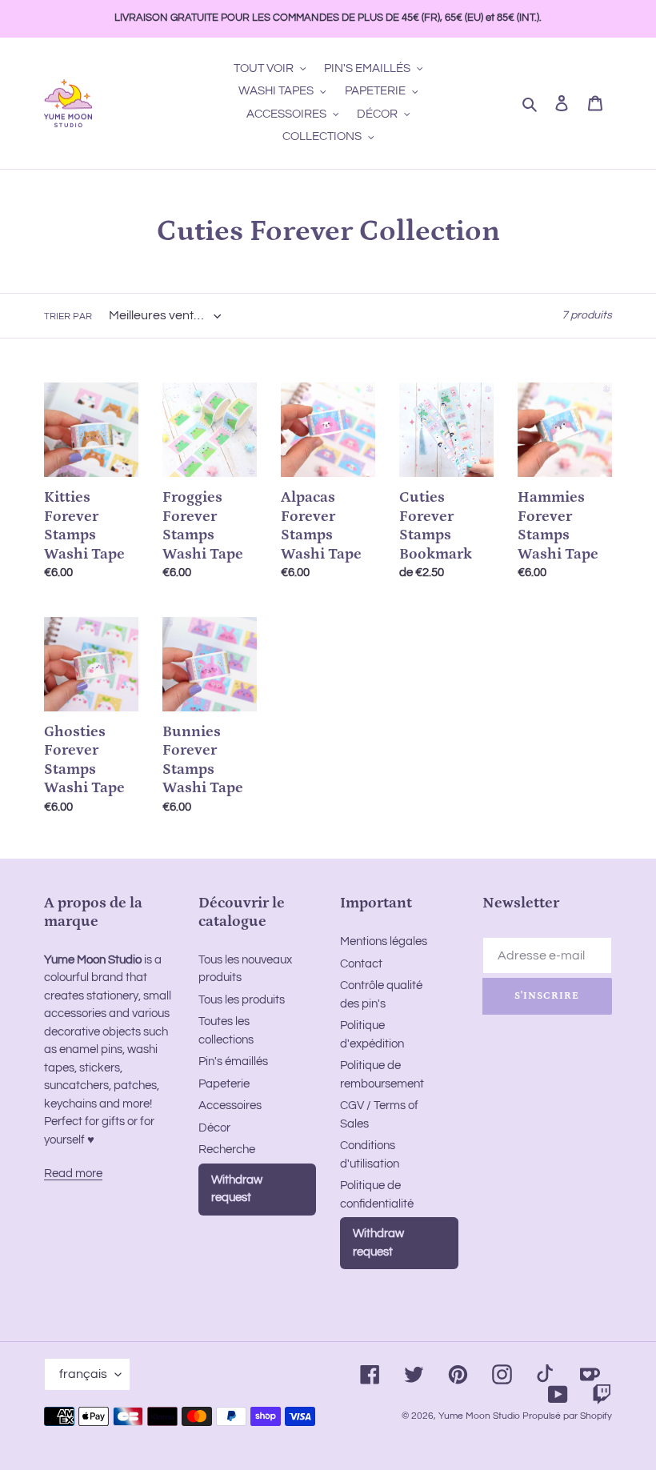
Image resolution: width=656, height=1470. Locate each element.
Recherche (226, 1150)
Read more (73, 1174)
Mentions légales (383, 941)
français (83, 1374)
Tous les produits (241, 1000)
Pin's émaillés (233, 1061)
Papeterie (224, 1084)
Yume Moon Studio (479, 1416)
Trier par (68, 316)
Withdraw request (236, 1189)
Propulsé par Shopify (567, 1416)
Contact (361, 964)
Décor (214, 1128)
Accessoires (230, 1105)
